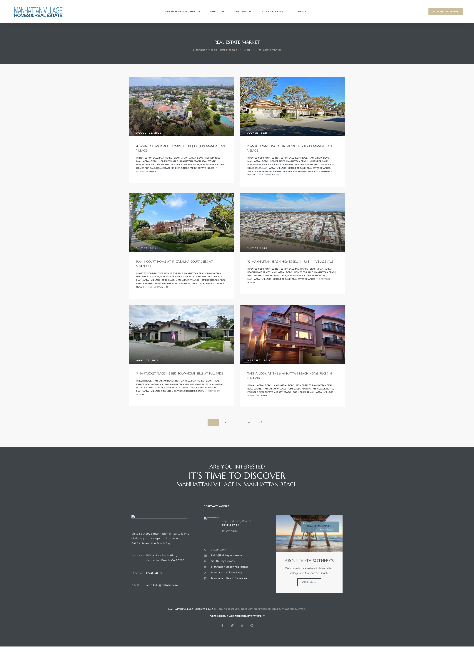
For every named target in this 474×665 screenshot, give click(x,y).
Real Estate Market (168, 168)
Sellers (240, 11)
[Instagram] (242, 625)
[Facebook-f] (222, 625)
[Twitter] (232, 625)
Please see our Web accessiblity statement (237, 616)
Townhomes (305, 171)
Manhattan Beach (170, 158)
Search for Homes (180, 11)
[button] (445, 11)
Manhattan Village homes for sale (284, 168)
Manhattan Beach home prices (201, 158)
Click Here (309, 582)
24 (250, 421)
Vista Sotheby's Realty (190, 391)
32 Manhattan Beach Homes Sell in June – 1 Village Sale (290, 261)
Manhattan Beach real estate (197, 161)
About (215, 11)
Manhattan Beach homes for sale (157, 161)
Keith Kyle (301, 158)
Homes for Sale (148, 158)
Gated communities (262, 158)
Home (302, 11)
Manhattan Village (148, 164)
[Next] (260, 422)
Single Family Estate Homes (197, 168)
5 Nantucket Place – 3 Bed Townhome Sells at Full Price (179, 373)
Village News (272, 11)
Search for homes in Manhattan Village (272, 171)
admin (152, 171)
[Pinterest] (251, 625)
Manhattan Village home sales (180, 164)
